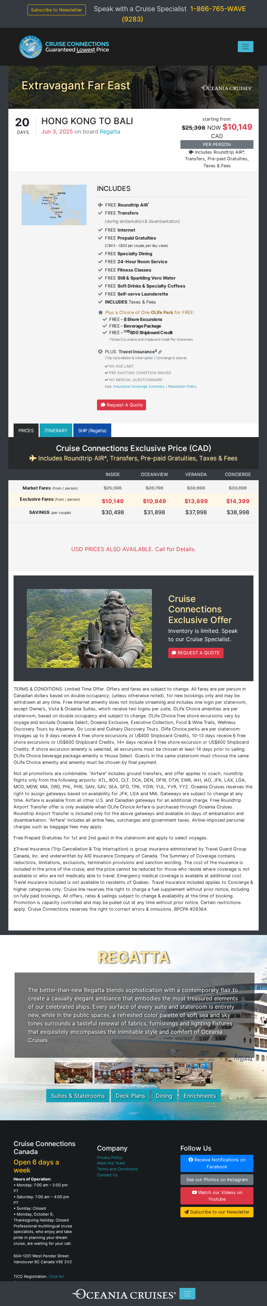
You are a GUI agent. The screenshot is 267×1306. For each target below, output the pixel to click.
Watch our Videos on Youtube (219, 1196)
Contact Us (107, 1174)
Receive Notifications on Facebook (219, 1163)
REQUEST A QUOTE (198, 652)
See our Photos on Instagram (217, 1179)
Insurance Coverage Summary (139, 386)
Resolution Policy (182, 386)
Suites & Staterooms (78, 1095)
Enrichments (200, 1095)
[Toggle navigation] (245, 46)
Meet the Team (111, 1163)
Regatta (110, 131)
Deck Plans (130, 1095)
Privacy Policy (109, 1157)
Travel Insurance (136, 351)
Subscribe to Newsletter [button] (56, 10)
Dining (164, 1095)
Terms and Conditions (117, 1169)
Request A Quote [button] (124, 405)
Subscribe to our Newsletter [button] (219, 1212)
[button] (26, 430)
